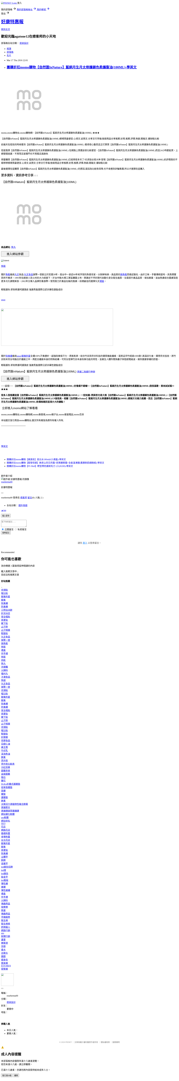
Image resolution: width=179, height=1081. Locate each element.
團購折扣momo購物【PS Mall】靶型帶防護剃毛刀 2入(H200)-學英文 (40, 466)
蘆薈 (3, 939)
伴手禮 (4, 653)
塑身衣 (4, 960)
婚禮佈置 (5, 833)
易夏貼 (4, 620)
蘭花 (3, 781)
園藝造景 (5, 770)
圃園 (3, 956)
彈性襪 (4, 883)
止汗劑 (4, 627)
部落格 (10, 52)
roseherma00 (6, 482)
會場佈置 (5, 837)
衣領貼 (4, 590)
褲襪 (3, 887)
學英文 (4, 446)
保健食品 (5, 740)
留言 (30, 497)
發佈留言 (6, 533)
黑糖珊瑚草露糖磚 (10, 811)
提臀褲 (4, 969)
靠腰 (3, 791)
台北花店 (5, 840)
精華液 (4, 943)
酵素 (3, 757)
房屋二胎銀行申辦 (86, 372)
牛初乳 (4, 750)
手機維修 (5, 917)
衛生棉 (4, 920)
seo (2, 933)
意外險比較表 (8, 764)
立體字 (4, 857)
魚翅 (3, 680)
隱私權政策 (105, 1042)
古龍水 (4, 953)
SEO (3, 823)
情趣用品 (5, 904)
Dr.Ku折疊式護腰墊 (10, 784)
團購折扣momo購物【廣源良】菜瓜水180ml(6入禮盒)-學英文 (36, 459)
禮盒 (102, 281)
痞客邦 (23, 497)
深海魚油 (5, 754)
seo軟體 (5, 817)
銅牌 (3, 860)
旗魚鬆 (123, 274)
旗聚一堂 (5, 640)
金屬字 (4, 863)
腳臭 (3, 600)
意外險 (4, 760)
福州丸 (4, 673)
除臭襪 (9, 356)
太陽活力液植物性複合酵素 (14, 804)
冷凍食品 (5, 677)
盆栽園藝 (5, 774)
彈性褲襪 (5, 890)
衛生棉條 (5, 924)
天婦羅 (4, 667)
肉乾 (3, 660)
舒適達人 (5, 927)
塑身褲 (4, 963)
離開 (16, 1075)
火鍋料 (4, 670)
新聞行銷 (5, 936)
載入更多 (6, 516)
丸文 (17, 274)
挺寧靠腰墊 (6, 787)
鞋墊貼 (4, 633)
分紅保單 (5, 767)
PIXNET (68, 1042)
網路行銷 (5, 930)
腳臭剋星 (26, 356)
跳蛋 (3, 910)
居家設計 (24, 43)
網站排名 (5, 821)
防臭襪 (4, 606)
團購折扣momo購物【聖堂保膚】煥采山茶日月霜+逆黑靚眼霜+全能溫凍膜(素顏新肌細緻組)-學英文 (55, 463)
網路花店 (5, 830)
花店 (3, 827)
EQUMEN (6, 966)
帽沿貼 (4, 593)
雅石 (3, 777)
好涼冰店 (5, 613)
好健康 (4, 737)
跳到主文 (5, 29)
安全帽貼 (5, 617)
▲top (3, 510)
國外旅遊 (22, 505)
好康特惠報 (12, 21)
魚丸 (13, 247)
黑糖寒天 (5, 807)
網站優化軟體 (8, 814)
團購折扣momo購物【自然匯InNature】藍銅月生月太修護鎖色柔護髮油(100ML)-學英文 (72, 67)
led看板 (4, 880)
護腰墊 (4, 797)
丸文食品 (28, 274)
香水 (3, 950)
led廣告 (4, 873)
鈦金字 (4, 877)
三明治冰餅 (6, 610)
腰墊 (3, 794)
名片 (9, 55)
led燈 (3, 870)
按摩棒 (4, 907)
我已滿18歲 (6, 1075)
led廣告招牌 (7, 867)
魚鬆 (3, 266)
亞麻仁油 (5, 744)
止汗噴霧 (5, 630)
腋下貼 (4, 623)
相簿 (9, 49)
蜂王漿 (4, 747)
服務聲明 (116, 1042)
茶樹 (3, 946)
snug (3, 300)
